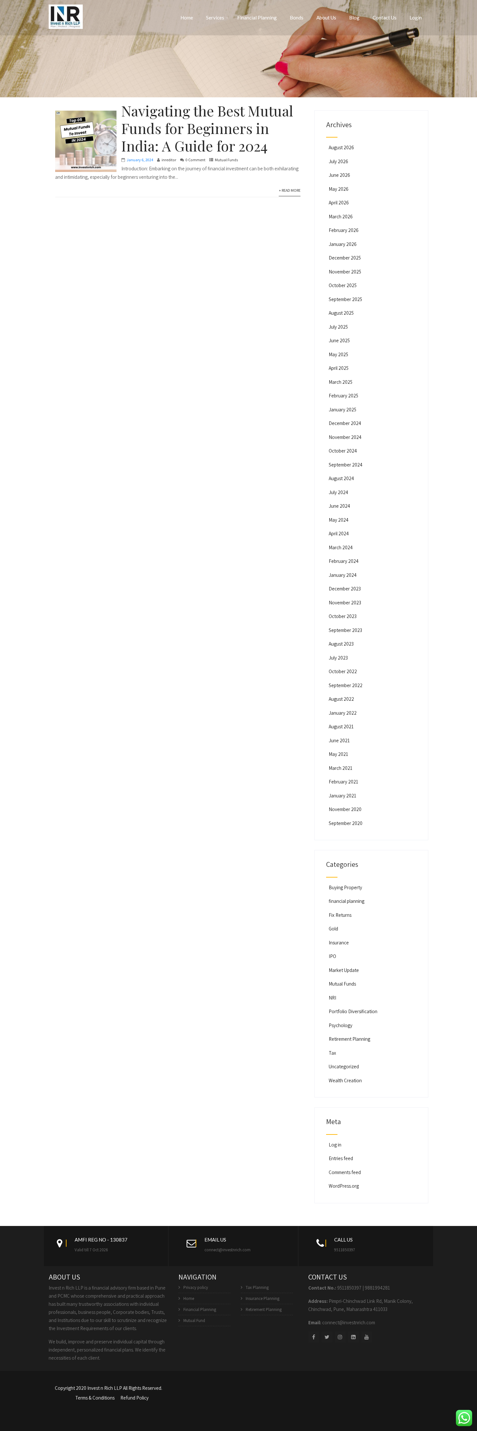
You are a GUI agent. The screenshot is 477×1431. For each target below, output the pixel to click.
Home (186, 17)
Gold (333, 929)
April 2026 (339, 203)
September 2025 (345, 299)
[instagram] (340, 1337)
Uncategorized (344, 1066)
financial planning (346, 901)
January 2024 (343, 575)
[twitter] (327, 1337)
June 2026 (339, 175)
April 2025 (339, 368)
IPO (332, 956)
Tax (332, 1053)
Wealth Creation (345, 1080)
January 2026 (343, 244)
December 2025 (345, 258)
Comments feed (345, 1172)
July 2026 (338, 161)
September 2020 (345, 823)
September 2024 (345, 465)
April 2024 (339, 533)
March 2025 (340, 382)
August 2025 (341, 313)
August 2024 (341, 478)
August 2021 (341, 726)
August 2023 (341, 644)
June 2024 (339, 506)
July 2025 (338, 327)
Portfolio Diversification (353, 1011)
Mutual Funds (226, 159)
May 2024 (339, 520)
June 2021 (339, 740)
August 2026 (341, 147)
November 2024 (345, 437)
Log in (335, 1145)
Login (416, 17)
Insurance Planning (262, 1298)
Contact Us (385, 17)
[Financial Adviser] (66, 15)
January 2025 (342, 409)
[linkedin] (353, 1337)
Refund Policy (134, 1398)
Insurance (339, 943)
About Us (326, 17)
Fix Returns (340, 915)
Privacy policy (195, 1287)
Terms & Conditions (95, 1398)
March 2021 (340, 768)
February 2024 (344, 561)
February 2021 (343, 782)
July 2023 (338, 658)
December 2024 (345, 423)
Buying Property (345, 887)
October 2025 (343, 285)
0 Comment (195, 159)
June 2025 (339, 340)
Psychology (340, 1025)
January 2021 (342, 796)
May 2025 (338, 354)
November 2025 (345, 272)
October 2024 (343, 451)
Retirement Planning (349, 1039)
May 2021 (338, 754)
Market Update (344, 970)
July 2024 (338, 492)
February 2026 (344, 230)
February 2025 (343, 396)
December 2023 (345, 589)
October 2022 (343, 671)
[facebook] (313, 1337)
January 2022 (343, 713)
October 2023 (343, 616)
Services (215, 17)
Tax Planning (257, 1287)
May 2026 (339, 189)
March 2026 (341, 216)
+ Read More (289, 190)
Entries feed (341, 1158)
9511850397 (344, 1250)
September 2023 (345, 630)
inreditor (169, 159)
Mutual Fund (194, 1320)
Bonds (296, 17)
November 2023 (345, 603)
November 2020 (345, 809)
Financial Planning (257, 17)
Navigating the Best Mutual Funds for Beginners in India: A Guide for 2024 (207, 128)
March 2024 (341, 547)
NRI (332, 998)
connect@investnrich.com (227, 1250)
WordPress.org (344, 1186)
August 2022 (341, 699)
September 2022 (345, 685)
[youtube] (366, 1337)
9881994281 (377, 1288)
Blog (354, 17)
